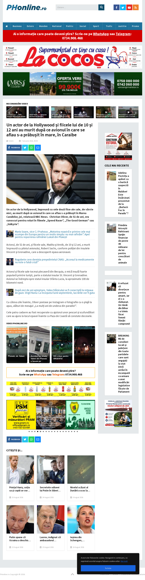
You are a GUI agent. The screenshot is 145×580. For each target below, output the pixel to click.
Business (17, 26)
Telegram (123, 34)
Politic (69, 26)
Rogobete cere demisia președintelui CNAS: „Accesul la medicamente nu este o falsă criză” (54, 261)
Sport (96, 26)
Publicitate (104, 574)
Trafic (109, 26)
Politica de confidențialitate (133, 574)
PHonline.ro (6, 26)
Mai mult (124, 561)
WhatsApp (101, 34)
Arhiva (115, 574)
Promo (135, 26)
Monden (43, 26)
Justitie (122, 26)
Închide (108, 568)
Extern (30, 26)
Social (83, 26)
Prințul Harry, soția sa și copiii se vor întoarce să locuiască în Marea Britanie (19, 489)
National (57, 26)
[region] (108, 563)
